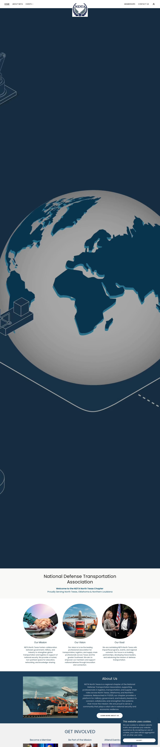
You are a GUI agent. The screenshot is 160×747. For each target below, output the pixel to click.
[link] (80, 4)
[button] (30, 4)
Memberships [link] (129, 4)
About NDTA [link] (17, 4)
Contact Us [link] (143, 4)
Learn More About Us (109, 716)
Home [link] (6, 4)
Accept (139, 740)
